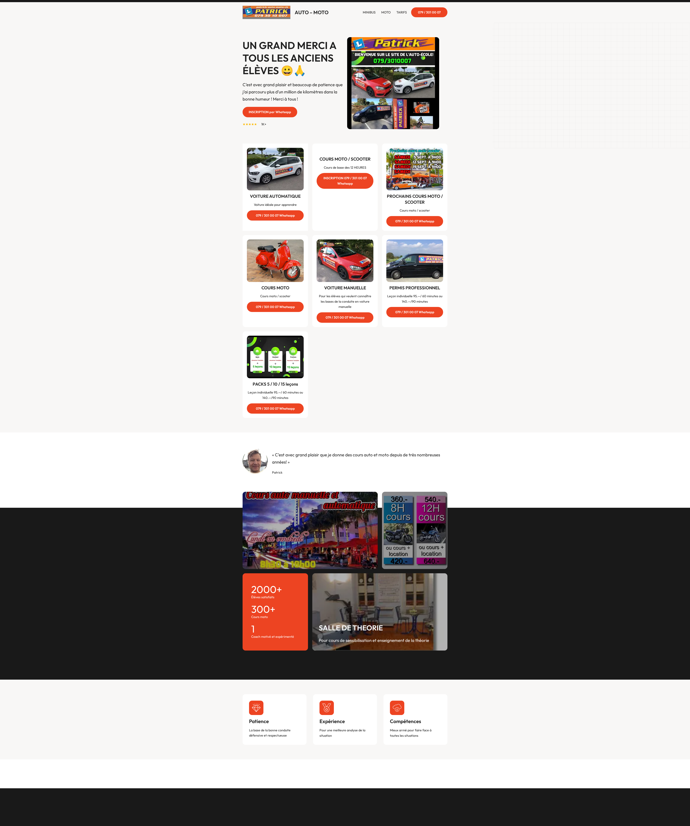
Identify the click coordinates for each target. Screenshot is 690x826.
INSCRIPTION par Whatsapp (270, 112)
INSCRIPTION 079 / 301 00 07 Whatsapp (345, 181)
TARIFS (401, 12)
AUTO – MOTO (311, 12)
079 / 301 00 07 (429, 12)
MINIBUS (369, 12)
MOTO (386, 12)
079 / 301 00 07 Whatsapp (275, 215)
